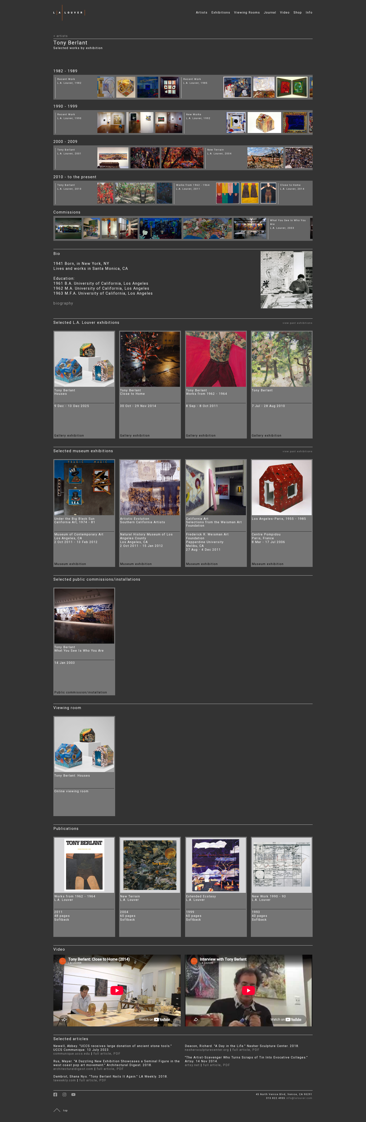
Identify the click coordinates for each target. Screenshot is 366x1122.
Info (309, 12)
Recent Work (66, 79)
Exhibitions (220, 12)
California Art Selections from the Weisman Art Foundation (214, 522)
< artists (60, 36)
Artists (202, 12)
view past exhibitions (298, 323)
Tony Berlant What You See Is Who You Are (79, 648)
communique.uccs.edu (71, 1053)
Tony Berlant (66, 149)
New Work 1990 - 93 (269, 896)
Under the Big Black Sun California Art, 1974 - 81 (74, 520)
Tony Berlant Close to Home (132, 392)
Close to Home (290, 185)
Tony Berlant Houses (64, 392)
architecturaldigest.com (73, 1069)
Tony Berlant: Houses (72, 775)
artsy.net (192, 1065)
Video (285, 12)
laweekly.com (64, 1080)
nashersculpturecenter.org (207, 1050)
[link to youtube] (75, 1096)
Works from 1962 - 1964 (193, 185)
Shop (298, 12)
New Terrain (215, 149)
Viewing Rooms (247, 12)
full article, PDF (107, 1053)
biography (63, 303)
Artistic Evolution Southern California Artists (142, 520)
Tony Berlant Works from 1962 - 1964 (206, 392)
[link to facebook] (57, 1096)
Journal (270, 12)
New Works (193, 114)
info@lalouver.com (299, 1098)
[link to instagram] (66, 1096)
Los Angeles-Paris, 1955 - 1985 (279, 519)
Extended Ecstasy (201, 896)
